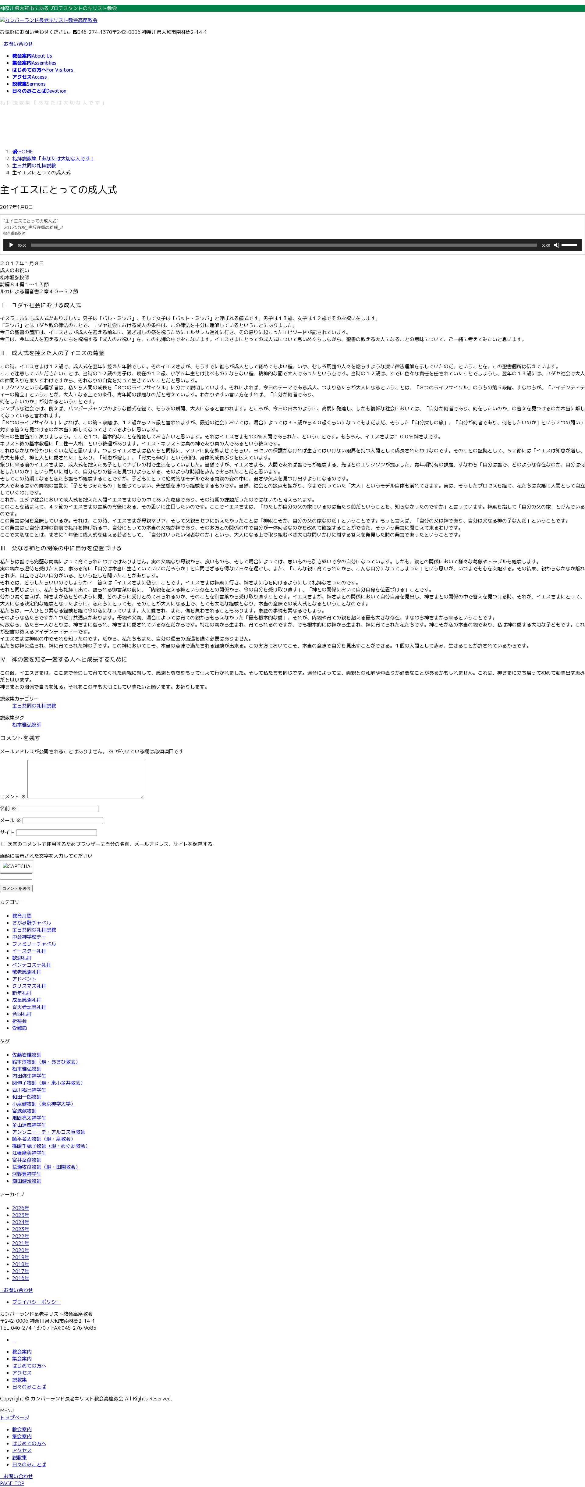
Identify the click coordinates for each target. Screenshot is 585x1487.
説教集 (19, 1379)
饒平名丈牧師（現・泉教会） (44, 1139)
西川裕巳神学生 (29, 1089)
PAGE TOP (12, 1483)
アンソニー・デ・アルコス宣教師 (48, 1132)
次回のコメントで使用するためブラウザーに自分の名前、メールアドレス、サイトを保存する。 (112, 844)
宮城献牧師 (24, 1110)
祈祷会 (19, 1021)
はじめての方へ (29, 1365)
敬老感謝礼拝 (26, 971)
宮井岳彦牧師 (26, 1160)
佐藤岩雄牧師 (26, 1054)
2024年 (20, 1222)
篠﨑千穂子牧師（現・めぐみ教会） (51, 1146)
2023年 (20, 1229)
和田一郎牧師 (26, 1096)
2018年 (20, 1264)
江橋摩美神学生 (29, 1153)
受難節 (19, 1028)
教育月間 (22, 915)
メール (10, 820)
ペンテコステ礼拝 (31, 964)
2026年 (20, 1208)
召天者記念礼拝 (29, 1007)
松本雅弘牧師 (26, 724)
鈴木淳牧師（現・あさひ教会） (46, 1061)
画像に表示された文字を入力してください (46, 856)
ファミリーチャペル (34, 943)
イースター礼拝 (29, 950)
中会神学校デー (29, 936)
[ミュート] (557, 245)
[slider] (570, 244)
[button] (292, 1290)
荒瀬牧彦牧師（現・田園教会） (46, 1167)
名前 (8, 808)
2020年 (20, 1250)
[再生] (11, 245)
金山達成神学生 (29, 1124)
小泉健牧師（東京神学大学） (44, 1103)
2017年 (20, 1271)
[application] (292, 245)
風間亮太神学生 (29, 1117)
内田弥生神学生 (29, 1075)
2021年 (20, 1243)
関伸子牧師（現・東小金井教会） (48, 1082)
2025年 (20, 1215)
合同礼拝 (22, 1014)
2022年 (20, 1236)
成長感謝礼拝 (26, 1000)
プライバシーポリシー (36, 1302)
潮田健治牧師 (26, 1181)
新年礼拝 (22, 993)
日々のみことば (29, 1386)
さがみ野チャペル (31, 922)
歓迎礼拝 (22, 957)
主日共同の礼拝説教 (34, 705)
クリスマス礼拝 (29, 985)
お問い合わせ (18, 44)
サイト (7, 832)
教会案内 (22, 1351)
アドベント (24, 978)
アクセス (22, 1372)
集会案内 (22, 1358)
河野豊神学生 (26, 1174)
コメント (13, 796)
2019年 (20, 1257)
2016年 (20, 1278)
